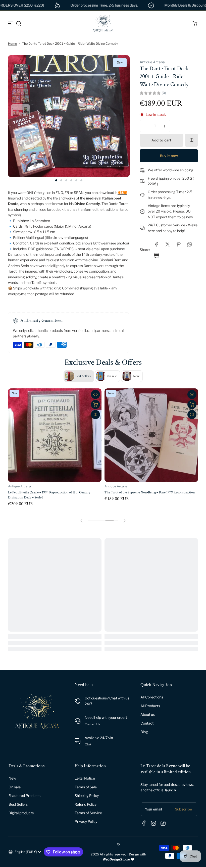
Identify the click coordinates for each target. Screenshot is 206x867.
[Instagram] (153, 823)
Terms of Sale (86, 787)
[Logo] (103, 23)
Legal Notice (85, 778)
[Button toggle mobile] (11, 23)
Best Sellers (18, 804)
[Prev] (20, 60)
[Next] (20, 120)
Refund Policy (85, 804)
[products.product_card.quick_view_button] (95, 394)
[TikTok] (163, 823)
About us (147, 714)
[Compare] (191, 140)
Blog (144, 732)
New (12, 778)
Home (12, 43)
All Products (150, 706)
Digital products (21, 813)
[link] (156, 244)
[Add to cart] (95, 404)
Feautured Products (24, 795)
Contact (146, 723)
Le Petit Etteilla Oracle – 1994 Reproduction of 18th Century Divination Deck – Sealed (49, 495)
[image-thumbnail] (20, 73)
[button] (18, 23)
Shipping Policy (87, 795)
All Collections (151, 697)
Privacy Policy (86, 821)
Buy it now (169, 156)
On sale (15, 787)
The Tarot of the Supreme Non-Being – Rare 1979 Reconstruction (150, 492)
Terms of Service (88, 813)
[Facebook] (144, 823)
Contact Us (92, 724)
